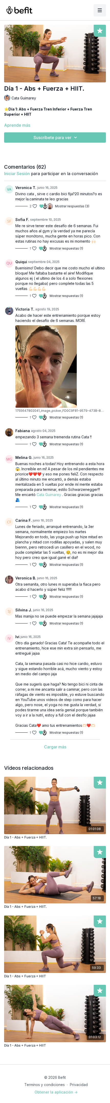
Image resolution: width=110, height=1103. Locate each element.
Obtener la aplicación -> (56, 1092)
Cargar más (55, 746)
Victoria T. (24, 309)
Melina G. (23, 457)
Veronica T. (25, 187)
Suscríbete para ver (52, 137)
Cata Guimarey (49, 494)
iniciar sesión (17, 173)
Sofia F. (22, 219)
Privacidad (79, 1084)
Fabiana (22, 431)
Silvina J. (23, 610)
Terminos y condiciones (44, 1084)
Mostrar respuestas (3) (72, 206)
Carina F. (23, 520)
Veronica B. (25, 578)
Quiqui (21, 262)
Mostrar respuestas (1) (66, 248)
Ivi (17, 637)
